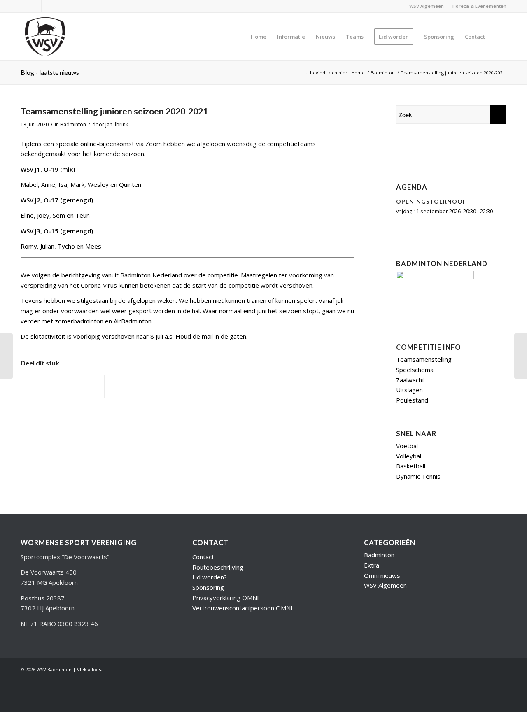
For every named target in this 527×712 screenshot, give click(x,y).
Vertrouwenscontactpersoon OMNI (242, 608)
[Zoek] (498, 36)
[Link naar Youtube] (35, 6)
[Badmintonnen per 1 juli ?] (6, 356)
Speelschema (415, 369)
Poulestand (412, 400)
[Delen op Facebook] (62, 386)
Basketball (410, 466)
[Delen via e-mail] (312, 386)
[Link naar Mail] (60, 6)
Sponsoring (208, 587)
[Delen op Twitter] (146, 386)
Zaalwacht (410, 380)
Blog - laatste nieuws (50, 72)
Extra (371, 565)
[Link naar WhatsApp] (72, 6)
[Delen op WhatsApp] (229, 386)
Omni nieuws (382, 575)
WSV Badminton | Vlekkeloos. (69, 669)
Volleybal (408, 456)
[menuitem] (426, 6)
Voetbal (407, 446)
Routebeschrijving (217, 567)
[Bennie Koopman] (447, 153)
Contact (203, 557)
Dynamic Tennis (418, 476)
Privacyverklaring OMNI (225, 597)
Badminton (73, 124)
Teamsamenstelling (424, 359)
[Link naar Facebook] (48, 6)
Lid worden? (209, 577)
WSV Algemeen (426, 6)
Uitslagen (409, 390)
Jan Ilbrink (116, 124)
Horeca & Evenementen (479, 6)
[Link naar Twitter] (23, 6)
